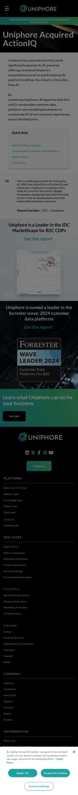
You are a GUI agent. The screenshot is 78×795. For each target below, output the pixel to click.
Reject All (23, 773)
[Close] (74, 752)
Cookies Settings (39, 786)
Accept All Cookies (55, 773)
